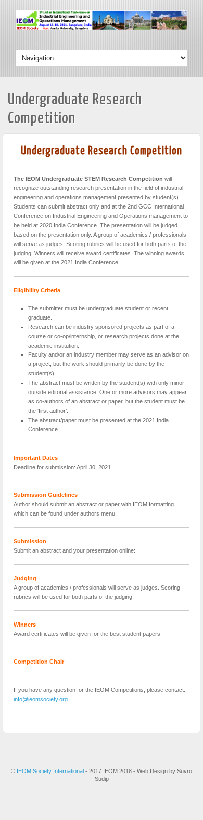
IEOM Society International (51, 771)
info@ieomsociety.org (41, 699)
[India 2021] (101, 28)
